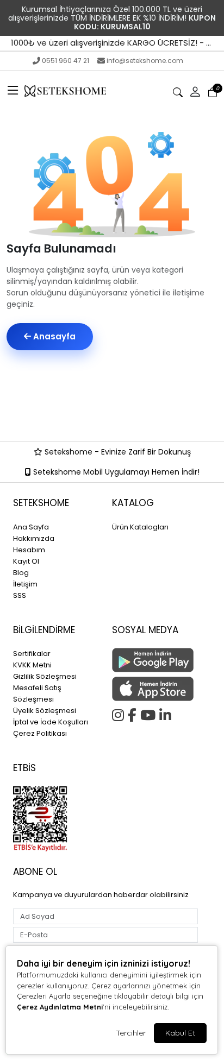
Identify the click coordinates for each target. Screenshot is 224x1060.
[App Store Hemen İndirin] (155, 689)
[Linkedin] (167, 713)
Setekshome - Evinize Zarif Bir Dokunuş (116, 451)
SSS (19, 595)
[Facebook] (134, 713)
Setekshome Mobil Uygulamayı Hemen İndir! (115, 471)
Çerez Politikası (40, 733)
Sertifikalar (32, 653)
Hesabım (29, 550)
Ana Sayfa (31, 527)
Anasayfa (53, 336)
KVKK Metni (32, 665)
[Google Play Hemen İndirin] (155, 660)
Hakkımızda (33, 538)
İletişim (25, 584)
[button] (13, 91)
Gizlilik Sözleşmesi (45, 676)
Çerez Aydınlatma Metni (60, 1006)
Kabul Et (180, 1033)
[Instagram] (120, 713)
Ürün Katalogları (140, 527)
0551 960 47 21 (65, 60)
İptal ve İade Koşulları (50, 722)
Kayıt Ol (26, 561)
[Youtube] (149, 713)
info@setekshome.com (145, 60)
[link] (112, 18)
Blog (21, 572)
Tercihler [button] (131, 1033)
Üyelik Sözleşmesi (44, 710)
